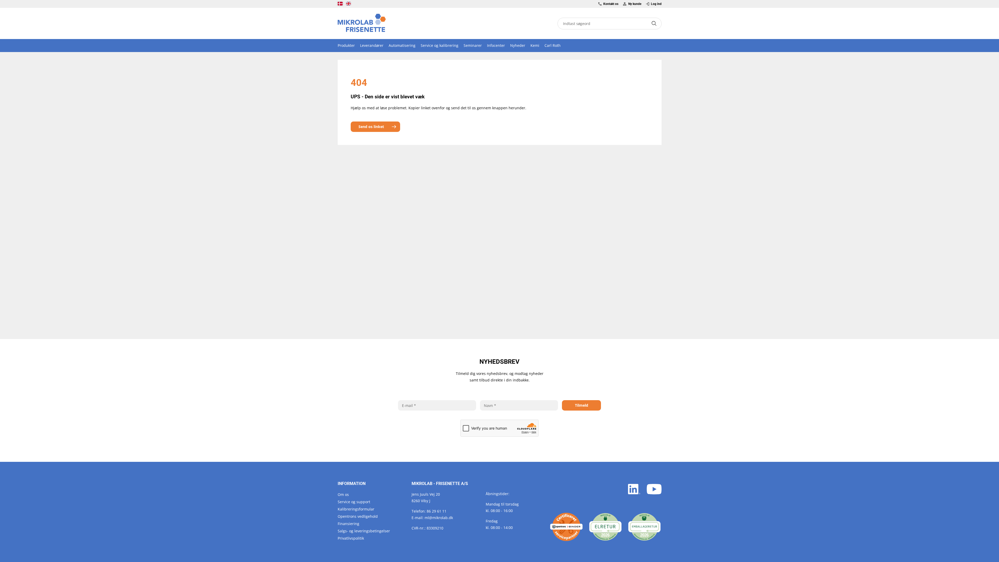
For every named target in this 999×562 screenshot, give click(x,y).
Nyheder (517, 45)
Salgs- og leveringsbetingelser (364, 530)
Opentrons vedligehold (358, 516)
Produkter (346, 45)
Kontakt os (610, 4)
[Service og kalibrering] (566, 527)
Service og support (354, 501)
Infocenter (496, 45)
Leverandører (371, 45)
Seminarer (473, 45)
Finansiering (348, 523)
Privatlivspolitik (351, 538)
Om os (343, 494)
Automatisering (402, 45)
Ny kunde (634, 4)
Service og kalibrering (439, 45)
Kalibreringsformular (356, 509)
